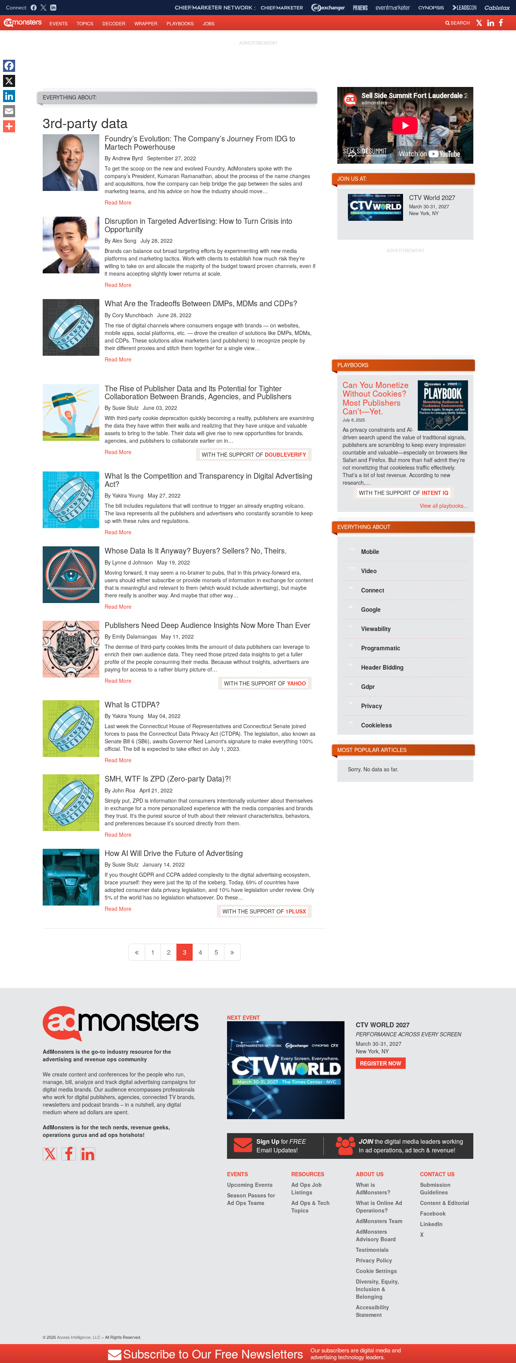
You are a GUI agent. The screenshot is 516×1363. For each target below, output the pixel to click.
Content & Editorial (444, 1202)
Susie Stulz (125, 407)
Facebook (433, 1213)
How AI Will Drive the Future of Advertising (174, 852)
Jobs (209, 23)
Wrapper (146, 23)
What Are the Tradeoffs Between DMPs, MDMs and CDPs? (201, 303)
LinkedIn (431, 1224)
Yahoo (296, 683)
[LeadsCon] (464, 7)
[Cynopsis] (431, 7)
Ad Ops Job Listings (306, 1188)
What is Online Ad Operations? (379, 1206)
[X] (9, 80)
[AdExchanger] (328, 7)
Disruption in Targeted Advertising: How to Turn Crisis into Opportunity (198, 224)
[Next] (232, 952)
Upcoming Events (250, 1184)
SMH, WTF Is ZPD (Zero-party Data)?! (168, 778)
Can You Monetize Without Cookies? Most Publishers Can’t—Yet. (376, 397)
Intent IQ (435, 492)
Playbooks (180, 23)
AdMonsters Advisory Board (376, 1235)
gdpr (362, 686)
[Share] (9, 126)
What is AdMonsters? (373, 1188)
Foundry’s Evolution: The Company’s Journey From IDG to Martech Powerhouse (200, 142)
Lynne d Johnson (132, 562)
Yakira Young (128, 495)
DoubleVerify (285, 454)
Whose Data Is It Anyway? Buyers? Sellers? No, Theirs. (196, 550)
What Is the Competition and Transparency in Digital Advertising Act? (208, 479)
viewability (370, 628)
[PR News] (360, 7)
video (363, 570)
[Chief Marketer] (282, 8)
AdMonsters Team (379, 1221)
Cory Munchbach (132, 315)
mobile (364, 551)
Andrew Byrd (127, 158)
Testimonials (372, 1249)
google (365, 609)
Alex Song (124, 240)
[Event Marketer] (393, 7)
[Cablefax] (497, 8)
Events (58, 23)
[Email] (9, 111)
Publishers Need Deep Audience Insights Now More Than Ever (208, 624)
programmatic (374, 647)
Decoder (113, 23)
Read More (118, 202)
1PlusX (296, 911)
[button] (480, 22)
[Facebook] (9, 65)
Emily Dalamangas (134, 636)
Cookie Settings (376, 1271)
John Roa (123, 790)
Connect (366, 589)
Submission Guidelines (435, 1188)
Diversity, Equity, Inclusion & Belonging (377, 1289)
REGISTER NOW (380, 1063)
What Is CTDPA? (132, 704)
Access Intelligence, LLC (78, 1337)
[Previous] (136, 952)
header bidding (376, 666)
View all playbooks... (444, 505)
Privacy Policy (374, 1260)
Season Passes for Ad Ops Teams (251, 1198)
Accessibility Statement (372, 1310)
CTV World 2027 (432, 197)
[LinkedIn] (9, 96)
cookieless (370, 724)
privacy (365, 705)
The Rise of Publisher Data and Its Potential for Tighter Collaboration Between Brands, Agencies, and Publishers (198, 392)
